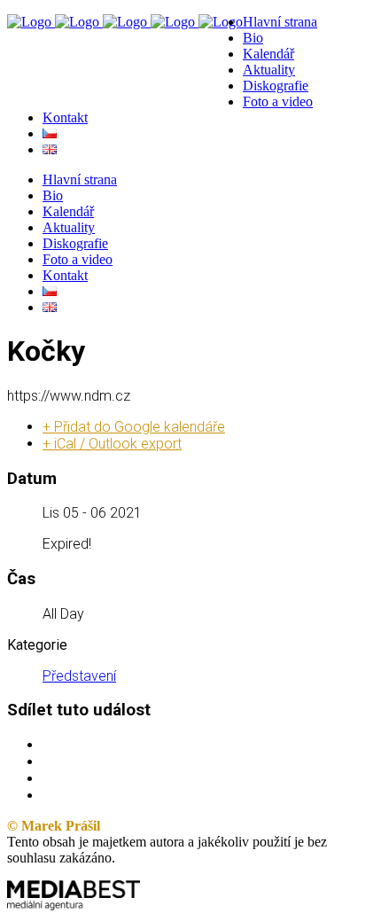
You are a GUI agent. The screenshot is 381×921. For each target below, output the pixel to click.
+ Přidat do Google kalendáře (134, 426)
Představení (79, 675)
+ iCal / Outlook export (112, 443)
